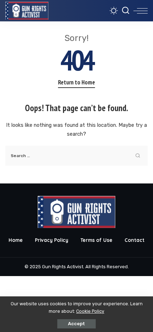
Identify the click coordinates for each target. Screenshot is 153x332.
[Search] (125, 10)
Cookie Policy (90, 311)
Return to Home (76, 82)
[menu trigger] (140, 10)
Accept (76, 323)
